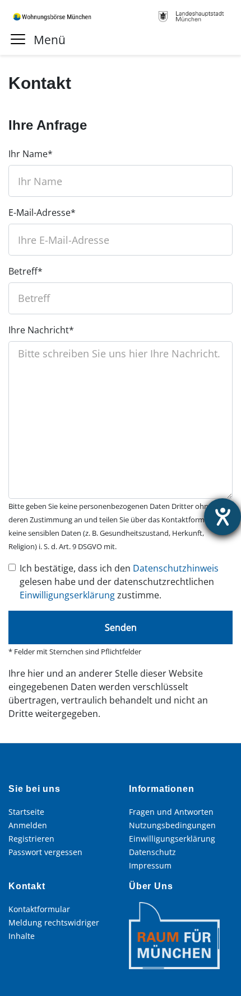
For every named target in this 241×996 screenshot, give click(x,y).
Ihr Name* (30, 154)
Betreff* (25, 271)
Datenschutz (152, 852)
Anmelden (27, 825)
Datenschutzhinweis (176, 568)
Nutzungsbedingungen (172, 825)
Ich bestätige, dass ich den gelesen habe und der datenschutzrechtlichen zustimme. (119, 581)
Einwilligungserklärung (67, 595)
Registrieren (31, 838)
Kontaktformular (39, 909)
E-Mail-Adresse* (42, 212)
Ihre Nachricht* (41, 330)
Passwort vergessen (45, 852)
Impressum (150, 865)
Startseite (26, 811)
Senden (121, 627)
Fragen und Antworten (171, 811)
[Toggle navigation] (19, 38)
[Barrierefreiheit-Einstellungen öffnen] (222, 516)
